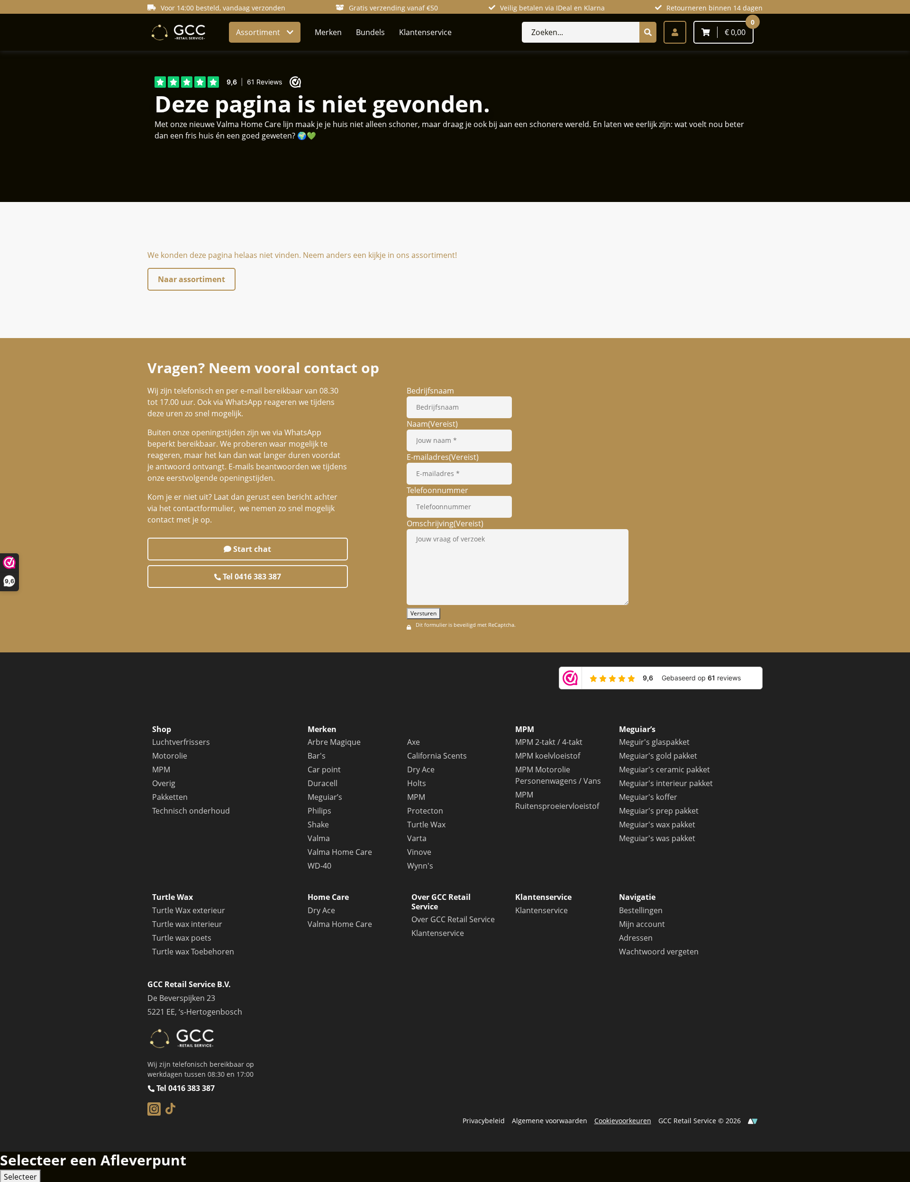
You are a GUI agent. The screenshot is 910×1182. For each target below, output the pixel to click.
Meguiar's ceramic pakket (664, 769)
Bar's (317, 756)
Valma (319, 838)
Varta (417, 838)
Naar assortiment (191, 279)
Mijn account (642, 924)
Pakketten (170, 797)
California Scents (437, 756)
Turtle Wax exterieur (188, 910)
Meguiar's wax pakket (657, 824)
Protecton (425, 811)
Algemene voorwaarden (549, 1120)
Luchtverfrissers (181, 742)
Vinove (419, 852)
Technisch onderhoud (191, 811)
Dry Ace (421, 769)
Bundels (370, 32)
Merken (328, 32)
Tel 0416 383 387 (251, 576)
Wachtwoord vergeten (659, 951)
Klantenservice (425, 32)
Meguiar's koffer (648, 797)
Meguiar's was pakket (657, 838)
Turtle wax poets (181, 938)
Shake (318, 824)
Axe (413, 742)
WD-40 (319, 866)
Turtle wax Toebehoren (193, 951)
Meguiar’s (325, 797)
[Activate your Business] (752, 1120)
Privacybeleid (484, 1120)
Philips (319, 811)
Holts (416, 783)
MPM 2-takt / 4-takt (548, 742)
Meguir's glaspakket (654, 742)
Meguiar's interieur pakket (666, 783)
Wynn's (420, 866)
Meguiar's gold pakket (658, 756)
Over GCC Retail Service (453, 919)
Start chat (251, 549)
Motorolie (169, 756)
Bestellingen (641, 910)
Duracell (322, 783)
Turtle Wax (426, 824)
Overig (163, 783)
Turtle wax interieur (187, 924)
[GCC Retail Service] (177, 32)
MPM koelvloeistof (547, 756)
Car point (324, 769)
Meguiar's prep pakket (659, 811)
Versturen (423, 613)
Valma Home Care (340, 852)
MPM (161, 769)
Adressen (636, 938)
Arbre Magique (334, 742)
